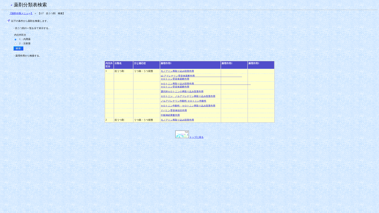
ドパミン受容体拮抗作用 (174, 110)
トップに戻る (196, 137)
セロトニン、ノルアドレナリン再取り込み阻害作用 (188, 96)
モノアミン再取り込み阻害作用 (177, 71)
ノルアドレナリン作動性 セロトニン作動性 (183, 101)
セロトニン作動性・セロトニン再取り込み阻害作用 (188, 105)
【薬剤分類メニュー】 (21, 13)
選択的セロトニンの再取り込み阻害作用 (182, 91)
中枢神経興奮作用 (170, 115)
